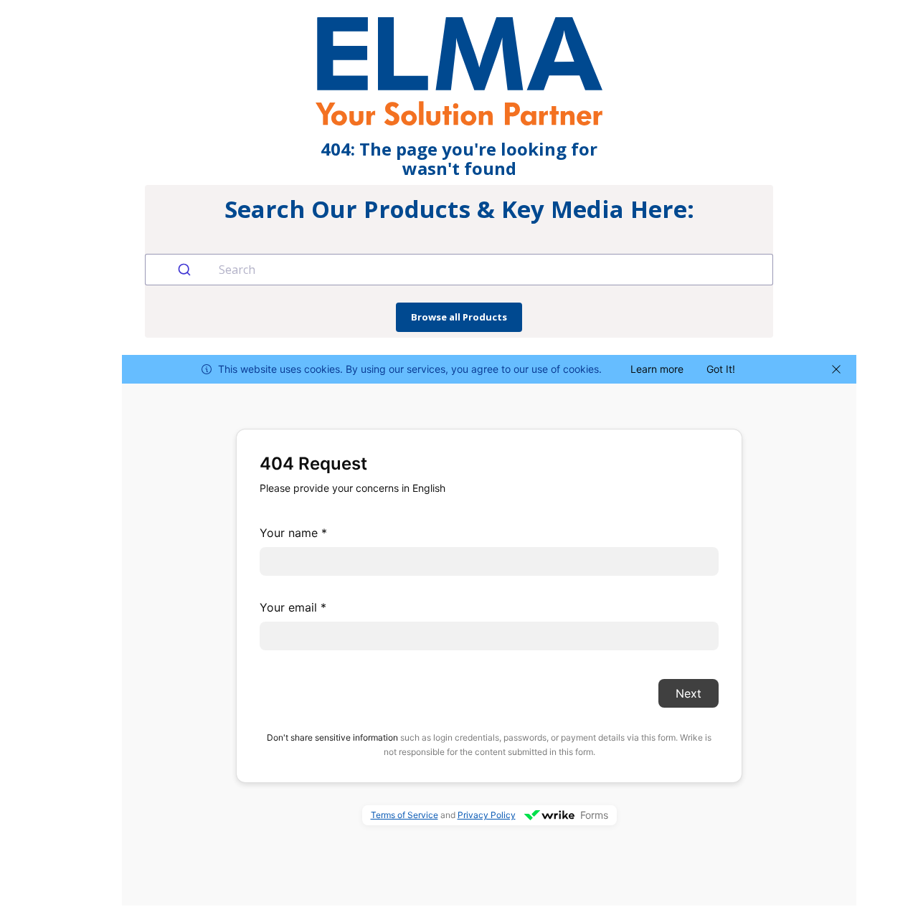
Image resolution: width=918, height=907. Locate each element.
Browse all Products (459, 316)
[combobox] (459, 269)
